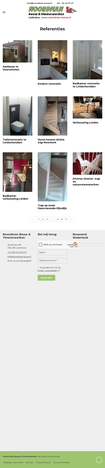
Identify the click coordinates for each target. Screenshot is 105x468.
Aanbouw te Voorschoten (11, 68)
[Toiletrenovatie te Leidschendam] (17, 116)
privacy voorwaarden (47, 270)
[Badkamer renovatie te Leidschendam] (87, 59)
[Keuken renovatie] (52, 60)
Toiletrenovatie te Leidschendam (14, 141)
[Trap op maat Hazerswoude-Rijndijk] (52, 176)
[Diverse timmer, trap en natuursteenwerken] (87, 163)
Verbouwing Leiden (85, 122)
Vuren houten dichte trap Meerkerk (51, 141)
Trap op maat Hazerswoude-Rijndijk (52, 207)
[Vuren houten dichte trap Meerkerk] (52, 116)
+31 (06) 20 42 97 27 (17, 252)
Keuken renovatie (49, 83)
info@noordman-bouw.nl (39, 3)
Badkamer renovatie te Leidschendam (86, 85)
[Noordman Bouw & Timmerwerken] (52, 12)
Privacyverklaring (43, 462)
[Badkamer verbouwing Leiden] (17, 172)
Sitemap (29, 462)
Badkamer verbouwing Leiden (15, 197)
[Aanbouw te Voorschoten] (17, 51)
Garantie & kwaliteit (61, 462)
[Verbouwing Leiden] (87, 107)
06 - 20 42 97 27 (64, 3)
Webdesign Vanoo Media (13, 462)
